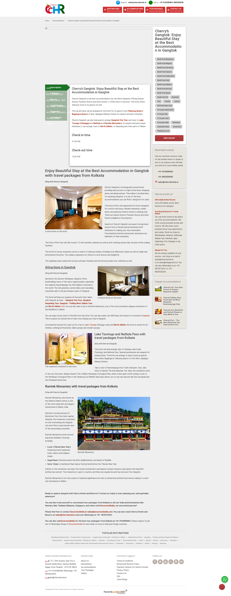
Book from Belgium (164, 63)
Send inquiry (169, 138)
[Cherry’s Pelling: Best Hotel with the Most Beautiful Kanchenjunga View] (158, 301)
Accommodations (58, 21)
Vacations (177, 127)
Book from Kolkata (164, 84)
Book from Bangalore (165, 59)
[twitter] (160, 561)
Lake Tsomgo (90, 325)
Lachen (141, 540)
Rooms (55, 100)
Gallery (84, 573)
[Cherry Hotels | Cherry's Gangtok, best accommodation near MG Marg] (55, 9)
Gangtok (146, 316)
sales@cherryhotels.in (65, 515)
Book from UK (162, 97)
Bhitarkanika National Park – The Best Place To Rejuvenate (70, 537)
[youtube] (165, 561)
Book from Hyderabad (165, 76)
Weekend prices (163, 131)
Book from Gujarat (164, 72)
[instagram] (176, 561)
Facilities (54, 94)
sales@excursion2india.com (100, 512)
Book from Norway (164, 89)
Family (167, 101)
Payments (56, 112)
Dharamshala (56, 540)
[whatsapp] (170, 561)
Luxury (176, 101)
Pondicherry (120, 543)
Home (47, 21)
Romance (176, 122)
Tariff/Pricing (56, 106)
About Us (85, 561)
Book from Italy (163, 80)
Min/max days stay (164, 105)
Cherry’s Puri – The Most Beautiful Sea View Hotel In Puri (171, 322)
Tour (57, 306)
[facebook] (155, 561)
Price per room (163, 118)
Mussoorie (163, 540)
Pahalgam (173, 540)
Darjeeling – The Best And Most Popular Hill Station (161, 537)
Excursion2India (107, 506)
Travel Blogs (122, 579)
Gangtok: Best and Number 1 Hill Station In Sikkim (109, 537)
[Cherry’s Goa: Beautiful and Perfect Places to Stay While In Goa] (158, 312)
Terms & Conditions (125, 561)
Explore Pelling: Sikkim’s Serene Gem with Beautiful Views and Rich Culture (89, 543)
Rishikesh (139, 543)
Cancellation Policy (54, 118)
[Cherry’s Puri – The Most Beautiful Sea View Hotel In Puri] (158, 322)
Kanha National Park (129, 540)
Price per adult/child (165, 110)
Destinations (86, 564)
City (158, 101)
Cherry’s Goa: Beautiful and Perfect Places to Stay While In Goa (173, 312)
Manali (148, 540)
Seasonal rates (163, 127)
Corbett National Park (134, 537)
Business (175, 97)
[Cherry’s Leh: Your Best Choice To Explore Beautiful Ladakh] (158, 289)
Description (53, 88)
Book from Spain (163, 93)
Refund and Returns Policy (128, 564)
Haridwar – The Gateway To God (109, 540)
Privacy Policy (123, 570)
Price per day (162, 114)
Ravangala (129, 543)
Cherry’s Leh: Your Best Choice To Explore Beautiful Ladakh (173, 289)
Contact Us (121, 573)
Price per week (162, 122)
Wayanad (163, 543)
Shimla (147, 543)
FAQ (118, 576)
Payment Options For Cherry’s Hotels (132, 567)
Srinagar (154, 543)
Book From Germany (165, 67)
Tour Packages (87, 570)
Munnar (155, 540)
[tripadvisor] (181, 561)
